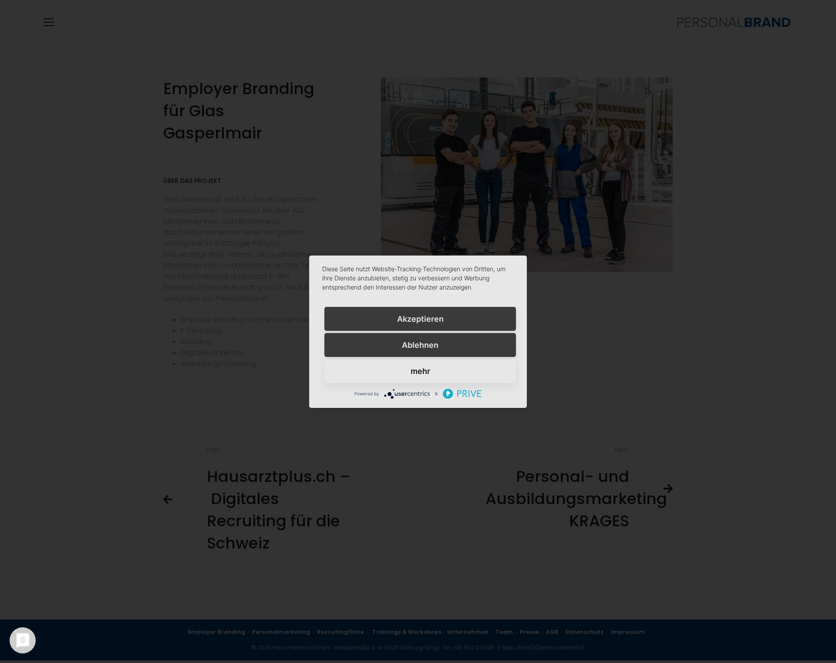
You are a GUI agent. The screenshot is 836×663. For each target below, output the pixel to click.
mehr (420, 370)
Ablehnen (420, 344)
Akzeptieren (420, 318)
